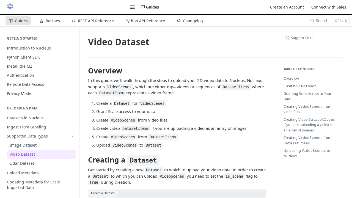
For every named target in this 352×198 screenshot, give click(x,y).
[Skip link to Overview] (84, 70)
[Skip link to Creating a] (84, 160)
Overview (291, 78)
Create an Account (287, 7)
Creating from (307, 140)
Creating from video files (307, 109)
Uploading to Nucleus (307, 153)
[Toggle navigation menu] (132, 6)
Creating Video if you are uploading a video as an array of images (309, 125)
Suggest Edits (302, 37)
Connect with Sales (328, 7)
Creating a (300, 85)
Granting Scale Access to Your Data (307, 96)
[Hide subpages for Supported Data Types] (72, 136)
